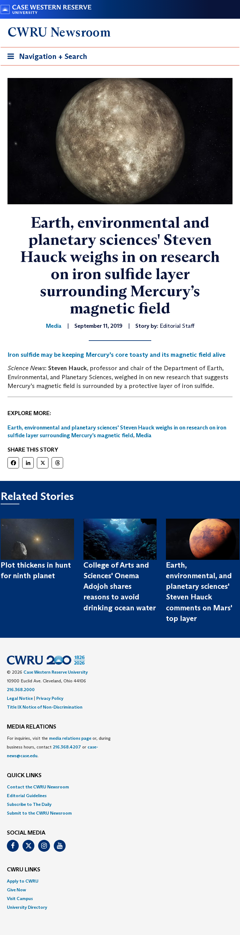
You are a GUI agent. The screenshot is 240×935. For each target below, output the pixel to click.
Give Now (16, 890)
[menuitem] (120, 786)
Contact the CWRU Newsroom (38, 787)
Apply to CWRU (22, 881)
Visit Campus (20, 898)
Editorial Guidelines (27, 795)
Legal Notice (20, 698)
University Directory (27, 907)
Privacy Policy (49, 698)
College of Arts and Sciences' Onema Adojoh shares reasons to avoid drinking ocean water (119, 586)
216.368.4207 (67, 747)
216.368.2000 (21, 689)
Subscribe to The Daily (29, 804)
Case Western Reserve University (55, 672)
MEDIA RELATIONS (31, 727)
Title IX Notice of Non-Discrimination (44, 707)
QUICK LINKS (24, 776)
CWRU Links (23, 870)
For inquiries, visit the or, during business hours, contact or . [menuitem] (59, 746)
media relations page (70, 738)
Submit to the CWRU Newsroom (39, 813)
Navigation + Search (45, 58)
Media (144, 435)
